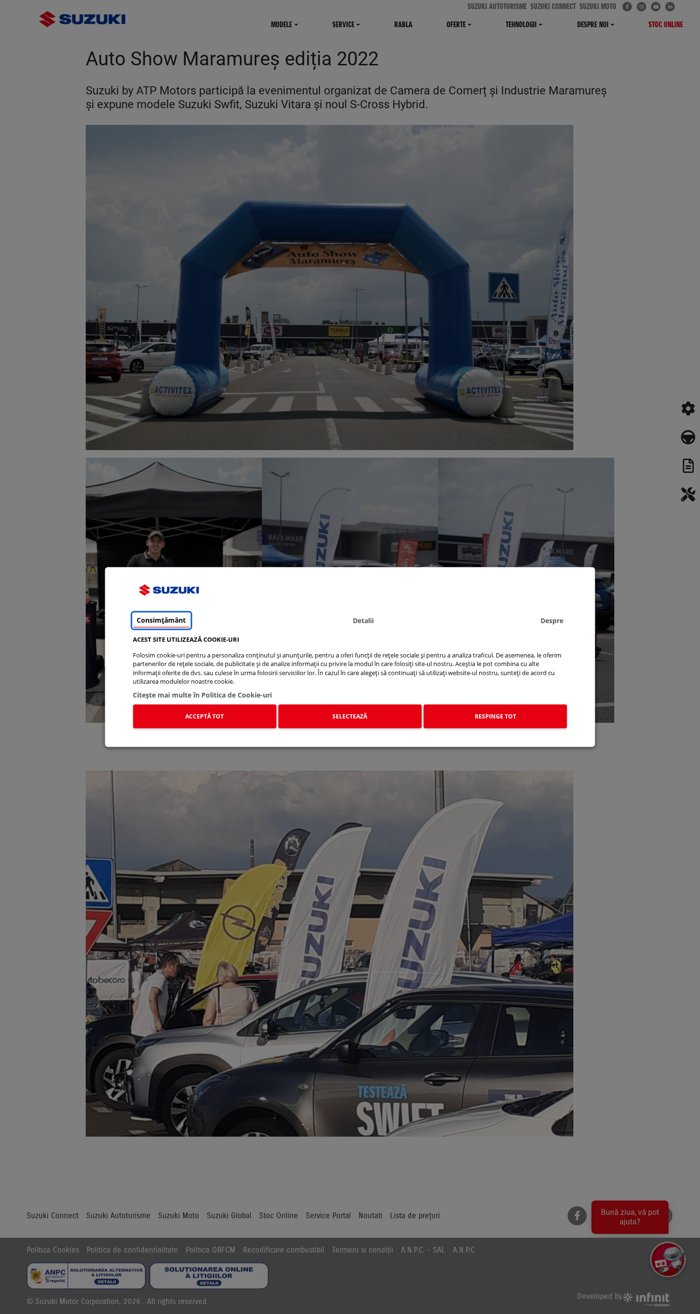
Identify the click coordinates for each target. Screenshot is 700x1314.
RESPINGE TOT (495, 716)
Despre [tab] (551, 620)
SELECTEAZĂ (349, 716)
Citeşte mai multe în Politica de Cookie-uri (202, 694)
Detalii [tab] (363, 620)
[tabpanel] (350, 684)
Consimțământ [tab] (161, 620)
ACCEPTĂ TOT (204, 716)
